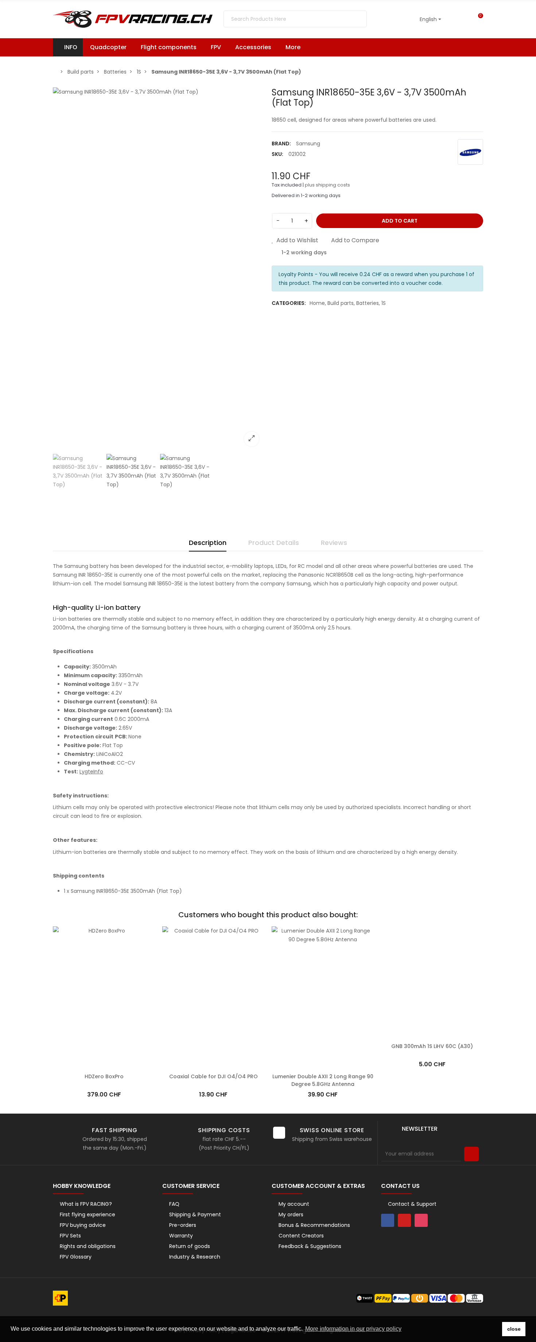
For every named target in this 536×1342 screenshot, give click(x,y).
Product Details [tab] (273, 542)
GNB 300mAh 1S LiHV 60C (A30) (432, 1067)
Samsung (308, 143)
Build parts (340, 303)
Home (317, 303)
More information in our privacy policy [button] (353, 1329)
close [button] (514, 1329)
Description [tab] (207, 542)
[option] (158, 269)
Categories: (289, 303)
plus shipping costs (327, 184)
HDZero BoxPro (104, 1067)
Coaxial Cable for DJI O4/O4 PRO (213, 1067)
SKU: (277, 154)
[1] (471, 1154)
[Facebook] (387, 1220)
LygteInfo (91, 771)
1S (383, 303)
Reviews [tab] (334, 542)
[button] (296, 47)
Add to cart (399, 220)
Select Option (213, 1056)
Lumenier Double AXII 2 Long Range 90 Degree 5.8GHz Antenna (322, 1071)
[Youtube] (404, 1220)
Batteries (367, 303)
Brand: (281, 143)
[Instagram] (421, 1220)
